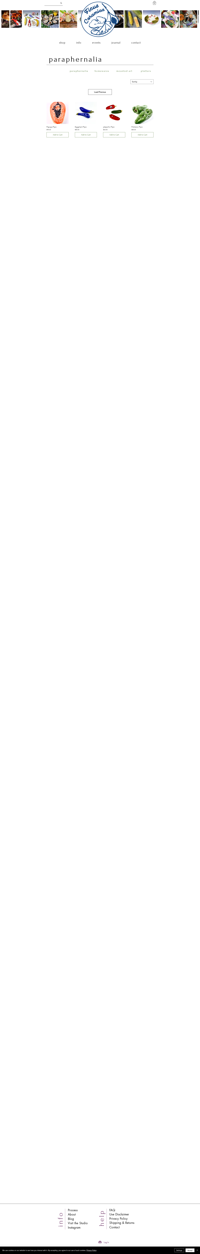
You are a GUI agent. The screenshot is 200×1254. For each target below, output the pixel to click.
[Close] (197, 1250)
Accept (190, 1250)
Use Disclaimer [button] (119, 1214)
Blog (71, 1219)
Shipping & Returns (121, 1223)
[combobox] (142, 81)
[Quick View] (58, 113)
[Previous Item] (5, 19)
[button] (154, 3)
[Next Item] (194, 19)
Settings (179, 1250)
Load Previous (100, 92)
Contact (114, 1227)
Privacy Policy (118, 1219)
